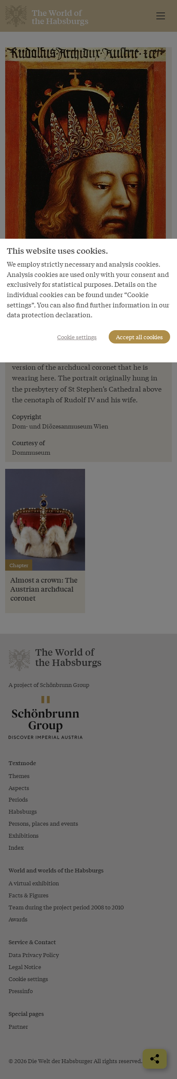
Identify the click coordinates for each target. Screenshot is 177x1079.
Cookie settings (77, 337)
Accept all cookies (139, 337)
